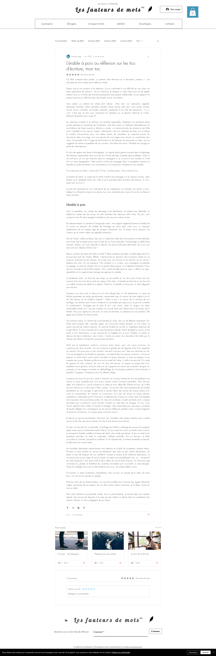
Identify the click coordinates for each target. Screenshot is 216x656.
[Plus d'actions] (148, 56)
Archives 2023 (126, 41)
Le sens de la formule (140, 553)
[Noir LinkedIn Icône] (66, 620)
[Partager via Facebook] (67, 508)
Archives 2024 (110, 41)
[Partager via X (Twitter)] (73, 508)
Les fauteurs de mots (109, 9)
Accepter (205, 652)
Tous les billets (61, 41)
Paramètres (193, 652)
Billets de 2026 (78, 41)
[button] (192, 12)
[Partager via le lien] (84, 508)
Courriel (98, 632)
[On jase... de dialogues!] (71, 541)
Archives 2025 (94, 41)
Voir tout (158, 527)
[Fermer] (213, 652)
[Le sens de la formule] (144, 541)
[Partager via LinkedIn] (78, 508)
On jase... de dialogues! (68, 553)
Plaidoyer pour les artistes (105, 553)
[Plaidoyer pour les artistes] (108, 541)
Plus (138, 41)
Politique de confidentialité (120, 652)
